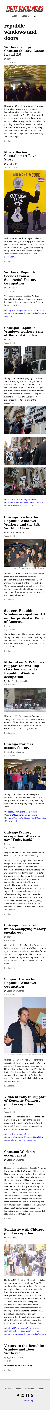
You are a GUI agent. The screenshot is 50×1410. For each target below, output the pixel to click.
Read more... (9, 141)
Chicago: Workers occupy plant (19, 1153)
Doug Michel (13, 163)
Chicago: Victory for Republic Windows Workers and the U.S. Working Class (22, 522)
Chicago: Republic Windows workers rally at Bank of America (23, 331)
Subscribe (29, 1388)
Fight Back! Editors (16, 1357)
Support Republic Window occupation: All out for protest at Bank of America (24, 616)
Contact (18, 1388)
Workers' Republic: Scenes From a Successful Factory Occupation (20, 277)
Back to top (28, 1400)
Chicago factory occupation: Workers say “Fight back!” (22, 836)
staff (9, 58)
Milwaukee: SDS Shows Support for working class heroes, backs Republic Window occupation (24, 669)
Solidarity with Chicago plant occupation (24, 1231)
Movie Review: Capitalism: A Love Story (20, 155)
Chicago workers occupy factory (18, 746)
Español (25, 15)
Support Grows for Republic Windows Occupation (20, 982)
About (15, 15)
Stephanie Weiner (15, 532)
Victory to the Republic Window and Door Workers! (24, 1349)
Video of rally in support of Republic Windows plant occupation (25, 1100)
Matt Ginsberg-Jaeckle (17, 681)
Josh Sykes (12, 1237)
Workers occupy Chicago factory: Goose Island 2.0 (24, 50)
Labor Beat (12, 287)
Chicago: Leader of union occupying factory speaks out (25, 928)
